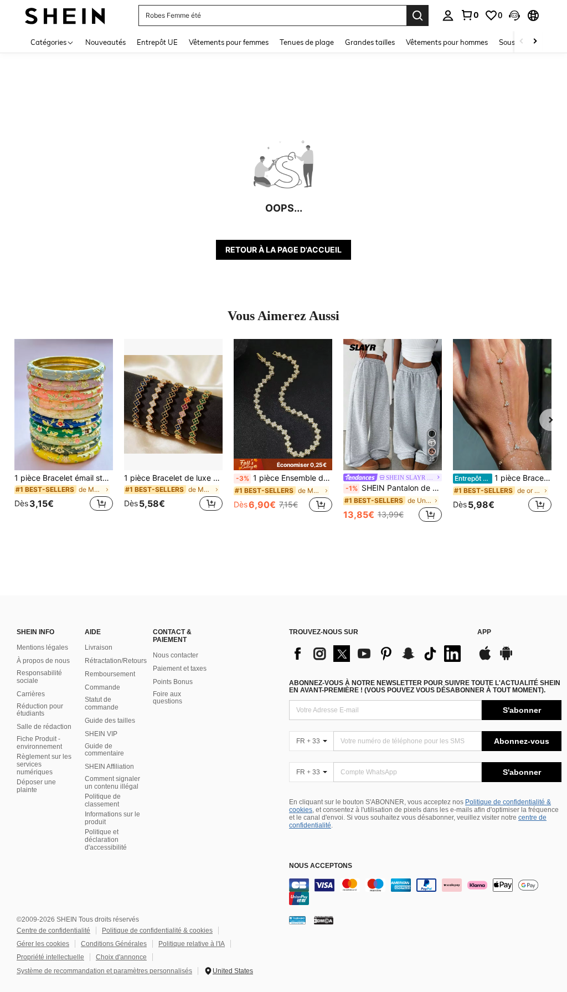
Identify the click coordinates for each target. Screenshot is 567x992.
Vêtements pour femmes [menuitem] (229, 42)
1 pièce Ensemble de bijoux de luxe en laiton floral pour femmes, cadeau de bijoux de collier (284, 478)
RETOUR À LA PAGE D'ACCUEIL (283, 249)
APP (484, 632)
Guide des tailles (110, 720)
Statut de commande (101, 703)
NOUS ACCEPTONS (320, 866)
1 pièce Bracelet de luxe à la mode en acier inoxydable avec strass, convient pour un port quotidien (173, 478)
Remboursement (110, 674)
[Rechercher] (417, 15)
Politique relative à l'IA (191, 944)
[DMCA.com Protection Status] (323, 920)
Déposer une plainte (36, 786)
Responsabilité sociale (39, 677)
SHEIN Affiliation (109, 766)
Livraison (98, 647)
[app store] (485, 658)
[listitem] (63, 432)
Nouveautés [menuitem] (105, 42)
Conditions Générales (114, 944)
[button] (514, 15)
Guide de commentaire (104, 750)
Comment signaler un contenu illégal (112, 782)
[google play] (506, 658)
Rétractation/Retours (116, 661)
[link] (469, 15)
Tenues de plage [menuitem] (307, 42)
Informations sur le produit (112, 818)
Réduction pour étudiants (40, 710)
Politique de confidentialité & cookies (157, 930)
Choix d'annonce (121, 957)
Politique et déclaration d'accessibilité (106, 839)
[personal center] (448, 15)
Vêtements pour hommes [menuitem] (447, 42)
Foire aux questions (167, 698)
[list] (377, 653)
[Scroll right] (535, 42)
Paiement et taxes (180, 668)
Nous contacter (175, 655)
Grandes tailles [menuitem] (370, 42)
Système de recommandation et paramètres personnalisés (104, 971)
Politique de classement (103, 800)
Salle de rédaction (44, 727)
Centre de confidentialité (53, 930)
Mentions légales (42, 647)
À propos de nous (43, 661)
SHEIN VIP (101, 734)
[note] (283, 464)
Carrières (31, 694)
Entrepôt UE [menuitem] (157, 42)
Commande (102, 687)
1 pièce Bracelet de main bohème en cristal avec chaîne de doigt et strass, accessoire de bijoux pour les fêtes (503, 478)
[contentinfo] (425, 891)
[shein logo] (65, 15)
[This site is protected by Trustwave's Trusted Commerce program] (297, 920)
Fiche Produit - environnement (39, 743)
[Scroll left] (521, 42)
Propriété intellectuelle (50, 957)
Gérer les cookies (43, 944)
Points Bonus (173, 682)
